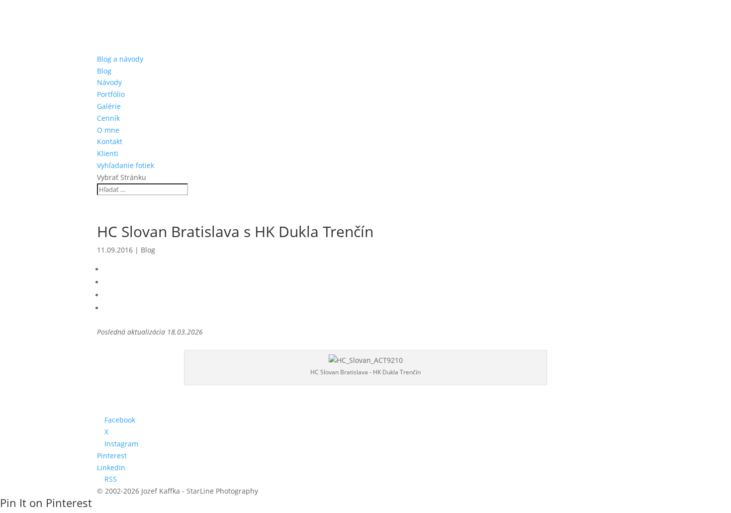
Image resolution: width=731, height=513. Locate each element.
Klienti (107, 153)
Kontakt (109, 141)
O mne (108, 130)
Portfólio (111, 94)
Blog (104, 71)
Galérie (109, 106)
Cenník (108, 118)
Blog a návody (120, 59)
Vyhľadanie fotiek (125, 165)
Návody (109, 82)
